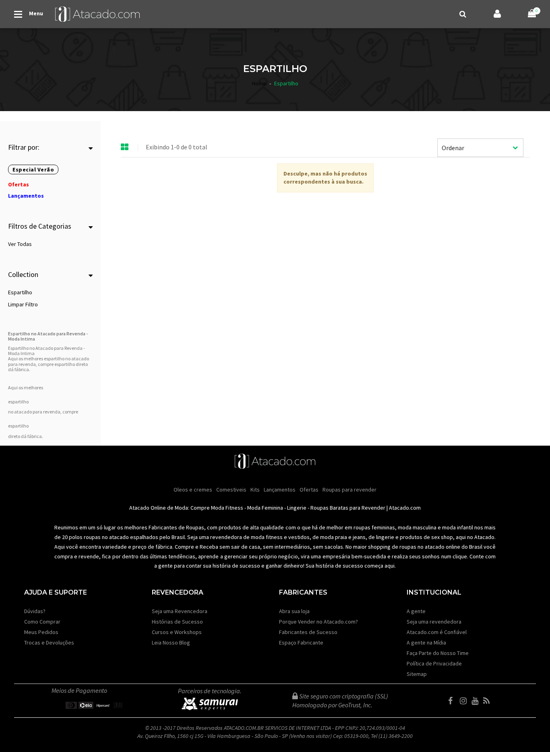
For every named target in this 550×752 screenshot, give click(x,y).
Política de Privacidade (434, 663)
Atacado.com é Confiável (437, 632)
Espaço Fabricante (301, 642)
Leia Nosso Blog (171, 642)
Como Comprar (42, 621)
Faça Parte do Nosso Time (438, 653)
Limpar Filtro (23, 304)
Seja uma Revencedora (179, 611)
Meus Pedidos (41, 632)
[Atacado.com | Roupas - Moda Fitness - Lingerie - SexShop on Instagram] (465, 701)
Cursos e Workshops (177, 632)
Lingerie (296, 507)
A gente (416, 611)
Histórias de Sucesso (177, 621)
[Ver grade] (125, 147)
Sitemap (417, 674)
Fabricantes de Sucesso (308, 632)
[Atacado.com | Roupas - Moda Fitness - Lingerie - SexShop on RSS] (488, 701)
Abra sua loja (294, 611)
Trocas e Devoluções (49, 642)
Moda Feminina (265, 507)
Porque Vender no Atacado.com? (318, 621)
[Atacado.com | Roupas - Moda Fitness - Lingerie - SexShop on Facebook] (453, 701)
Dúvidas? (34, 611)
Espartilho (20, 292)
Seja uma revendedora (434, 621)
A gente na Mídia (426, 642)
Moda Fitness (227, 507)
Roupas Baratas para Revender (347, 507)
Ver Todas (20, 244)
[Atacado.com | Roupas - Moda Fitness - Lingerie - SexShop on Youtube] (476, 701)
